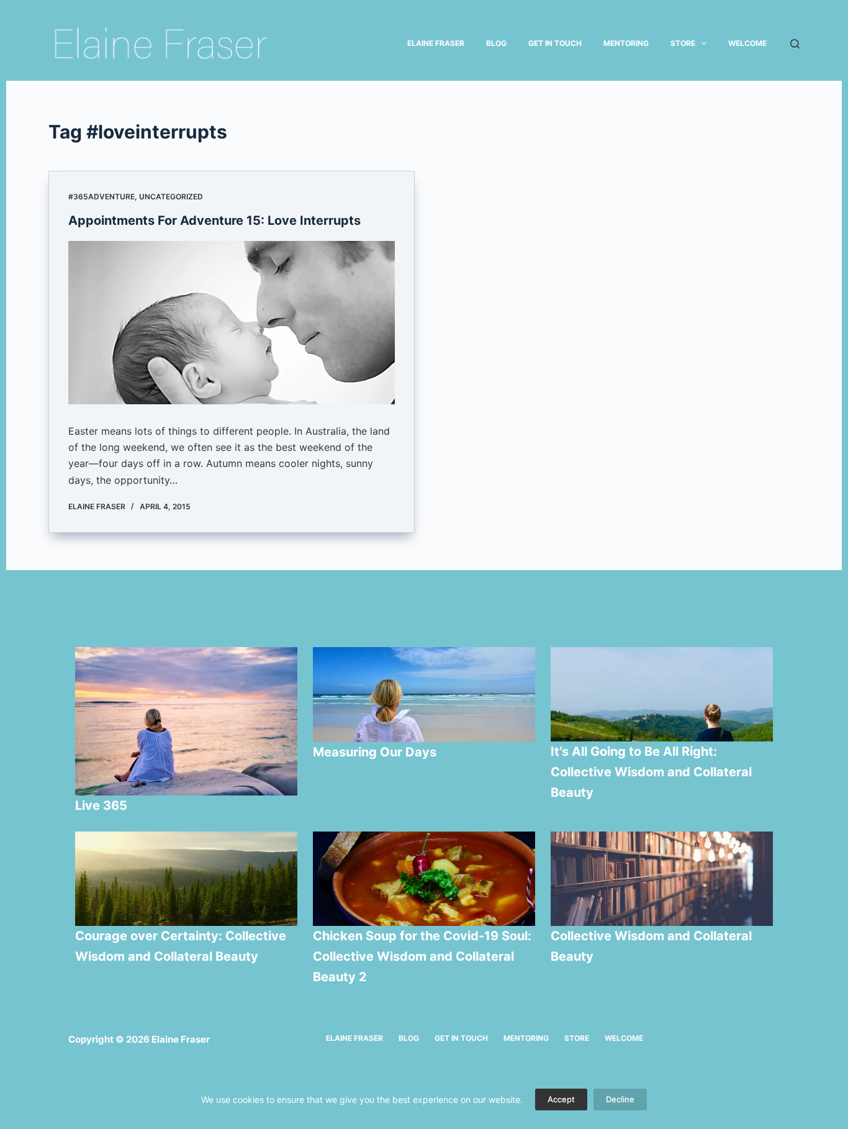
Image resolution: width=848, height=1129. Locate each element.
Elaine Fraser (435, 43)
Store (682, 43)
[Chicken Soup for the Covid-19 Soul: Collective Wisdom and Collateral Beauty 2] (424, 879)
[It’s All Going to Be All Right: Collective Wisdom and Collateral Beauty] (662, 694)
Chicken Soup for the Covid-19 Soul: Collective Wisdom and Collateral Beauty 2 (422, 956)
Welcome (747, 43)
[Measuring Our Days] (424, 694)
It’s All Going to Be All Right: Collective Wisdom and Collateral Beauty (651, 772)
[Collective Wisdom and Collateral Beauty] (662, 879)
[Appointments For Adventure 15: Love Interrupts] (231, 322)
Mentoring (626, 43)
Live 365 (101, 805)
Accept (561, 1099)
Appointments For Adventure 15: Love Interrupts (214, 220)
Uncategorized (171, 196)
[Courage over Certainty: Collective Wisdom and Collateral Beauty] (186, 879)
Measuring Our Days (376, 752)
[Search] (795, 43)
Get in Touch (555, 43)
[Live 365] (186, 721)
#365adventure (101, 196)
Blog (496, 43)
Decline (620, 1099)
